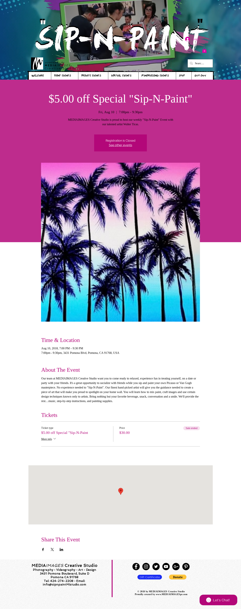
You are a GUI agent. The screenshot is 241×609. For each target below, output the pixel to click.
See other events (120, 145)
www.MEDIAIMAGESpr (169, 594)
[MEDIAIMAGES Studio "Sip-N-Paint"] (136, 566)
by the (61, 62)
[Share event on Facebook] (43, 549)
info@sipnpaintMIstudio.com (64, 584)
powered (51, 62)
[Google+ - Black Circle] (176, 566)
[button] (204, 50)
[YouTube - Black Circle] (166, 566)
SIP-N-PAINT (120, 43)
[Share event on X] (52, 549)
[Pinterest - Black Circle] (186, 566)
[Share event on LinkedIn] (61, 549)
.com (184, 594)
